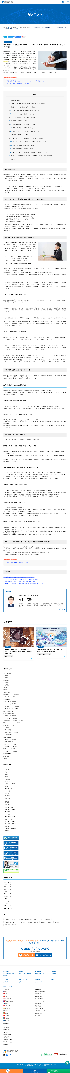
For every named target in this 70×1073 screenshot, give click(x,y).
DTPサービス (7, 727)
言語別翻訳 (6, 989)
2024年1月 (6, 905)
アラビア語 (7, 1010)
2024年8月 (6, 889)
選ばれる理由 (38, 971)
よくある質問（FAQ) (40, 973)
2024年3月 (6, 901)
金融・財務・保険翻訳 (9, 696)
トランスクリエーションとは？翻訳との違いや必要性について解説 (20, 579)
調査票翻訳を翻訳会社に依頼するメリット (21, 120)
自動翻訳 (13, 919)
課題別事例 (6, 971)
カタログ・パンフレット (39, 1001)
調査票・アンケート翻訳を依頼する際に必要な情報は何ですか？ (30, 152)
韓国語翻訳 (6, 680)
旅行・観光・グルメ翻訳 (9, 744)
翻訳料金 (5, 689)
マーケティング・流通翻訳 (10, 751)
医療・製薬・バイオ (10, 809)
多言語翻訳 (6, 685)
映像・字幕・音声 (38, 1013)
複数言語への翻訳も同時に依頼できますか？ (25, 145)
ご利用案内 (53, 971)
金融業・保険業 (9, 819)
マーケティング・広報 (39, 1008)
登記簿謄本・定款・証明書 (40, 991)
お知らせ (53, 979)
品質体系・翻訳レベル (8, 973)
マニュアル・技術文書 (39, 998)
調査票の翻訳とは (15, 100)
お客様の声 (53, 973)
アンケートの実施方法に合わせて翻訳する (24, 117)
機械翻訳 (50, 922)
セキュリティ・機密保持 (25, 973)
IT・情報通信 (8, 811)
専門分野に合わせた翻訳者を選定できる (23, 127)
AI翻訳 (5, 758)
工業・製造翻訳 (7, 730)
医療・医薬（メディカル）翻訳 (11, 706)
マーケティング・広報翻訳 (10, 718)
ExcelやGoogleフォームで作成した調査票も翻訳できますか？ (29, 141)
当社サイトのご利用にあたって (34, 1064)
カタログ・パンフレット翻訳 (10, 708)
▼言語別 (6, 769)
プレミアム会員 (23, 979)
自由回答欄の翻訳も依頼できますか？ (23, 148)
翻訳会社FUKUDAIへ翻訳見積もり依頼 (17, 562)
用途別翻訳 (38, 989)
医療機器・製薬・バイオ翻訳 (10, 732)
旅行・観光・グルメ (10, 821)
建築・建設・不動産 (10, 816)
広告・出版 (8, 814)
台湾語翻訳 (6, 682)
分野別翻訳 (6, 1023)
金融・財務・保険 (38, 993)
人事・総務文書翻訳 (25, 27)
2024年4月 (6, 898)
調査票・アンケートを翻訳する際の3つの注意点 (23, 107)
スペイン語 (8, 791)
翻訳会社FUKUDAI (33, 1065)
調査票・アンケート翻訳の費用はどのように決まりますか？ (29, 138)
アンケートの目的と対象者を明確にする (23, 114)
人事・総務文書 (38, 1003)
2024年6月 (6, 894)
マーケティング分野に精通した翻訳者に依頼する (26, 110)
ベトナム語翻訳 (7, 673)
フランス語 (8, 795)
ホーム (5, 27)
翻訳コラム (13, 27)
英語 (6, 772)
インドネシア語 (9, 781)
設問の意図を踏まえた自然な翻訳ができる (24, 124)
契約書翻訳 (47, 919)
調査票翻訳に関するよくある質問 (19, 134)
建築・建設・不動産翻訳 (9, 739)
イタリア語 (8, 798)
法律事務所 (8, 830)
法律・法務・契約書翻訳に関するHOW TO (28, 919)
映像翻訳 (57, 922)
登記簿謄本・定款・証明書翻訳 (11, 694)
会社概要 (5, 979)
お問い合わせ (22, 982)
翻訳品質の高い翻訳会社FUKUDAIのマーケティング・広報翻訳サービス (26, 81)
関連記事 (12, 159)
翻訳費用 (23, 922)
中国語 (6, 774)
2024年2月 (6, 903)
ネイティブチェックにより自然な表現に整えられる (26, 131)
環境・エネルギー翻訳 (9, 748)
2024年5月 (6, 896)
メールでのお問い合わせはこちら (35, 1072)
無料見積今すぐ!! (26, 955)
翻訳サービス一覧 (7, 986)
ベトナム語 (8, 779)
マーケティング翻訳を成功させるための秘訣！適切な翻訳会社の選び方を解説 (23, 583)
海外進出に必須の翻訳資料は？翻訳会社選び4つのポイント (18, 577)
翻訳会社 (5, 687)
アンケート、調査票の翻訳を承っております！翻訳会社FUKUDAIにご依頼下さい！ (32, 155)
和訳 (41, 919)
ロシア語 (7, 1020)
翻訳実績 (21, 971)
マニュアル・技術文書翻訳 (10, 703)
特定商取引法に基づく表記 (50, 1064)
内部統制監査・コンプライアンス (41, 1010)
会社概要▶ (62, 609)
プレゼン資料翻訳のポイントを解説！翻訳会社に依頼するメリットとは (22, 581)
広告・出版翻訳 (7, 737)
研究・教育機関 (9, 807)
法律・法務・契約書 (38, 996)
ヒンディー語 (7, 1008)
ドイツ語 (7, 793)
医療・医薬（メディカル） (40, 1000)
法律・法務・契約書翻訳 (9, 701)
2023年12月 (6, 908)
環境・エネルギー (9, 826)
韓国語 (6, 776)
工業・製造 (8, 804)
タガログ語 (7, 1003)
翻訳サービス (6, 692)
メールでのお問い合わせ (44, 955)
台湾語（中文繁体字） (10, 783)
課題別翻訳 (6, 756)
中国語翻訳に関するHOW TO (11, 922)
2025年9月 (6, 882)
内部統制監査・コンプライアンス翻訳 (13, 720)
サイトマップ (38, 982)
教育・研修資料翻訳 (8, 713)
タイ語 (6, 786)
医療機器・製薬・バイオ (8, 1029)
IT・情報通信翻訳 (8, 734)
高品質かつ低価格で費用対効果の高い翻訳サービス (20, 83)
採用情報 (5, 982)
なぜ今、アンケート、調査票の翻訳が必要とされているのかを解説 (28, 103)
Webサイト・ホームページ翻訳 (11, 722)
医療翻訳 (14, 924)
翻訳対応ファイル (39, 979)
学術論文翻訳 (6, 699)
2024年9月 (6, 886)
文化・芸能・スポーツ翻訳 (10, 746)
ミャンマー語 (7, 1005)
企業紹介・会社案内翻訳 (9, 715)
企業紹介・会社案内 (38, 1006)
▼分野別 (6, 802)
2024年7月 (6, 891)
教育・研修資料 (38, 1005)
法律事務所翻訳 (7, 753)
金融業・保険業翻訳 (8, 741)
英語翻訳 (5, 675)
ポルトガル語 (8, 788)
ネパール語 (7, 1006)
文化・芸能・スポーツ (10, 823)
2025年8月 (6, 884)
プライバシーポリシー (19, 1064)
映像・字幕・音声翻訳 (9, 725)
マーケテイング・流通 (10, 828)
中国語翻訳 (6, 677)
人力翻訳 (7, 919)
